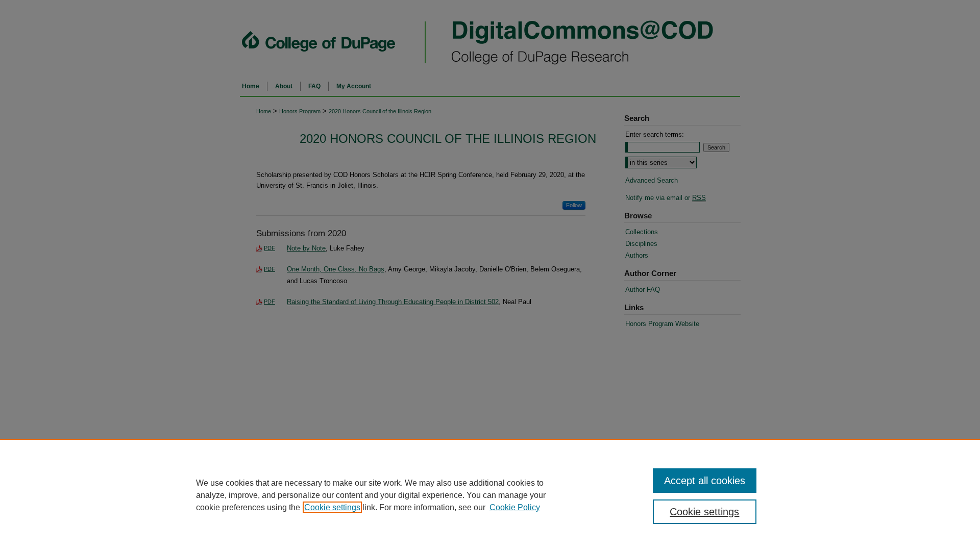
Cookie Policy (514, 507)
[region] (490, 495)
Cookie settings (332, 507)
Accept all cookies (704, 480)
